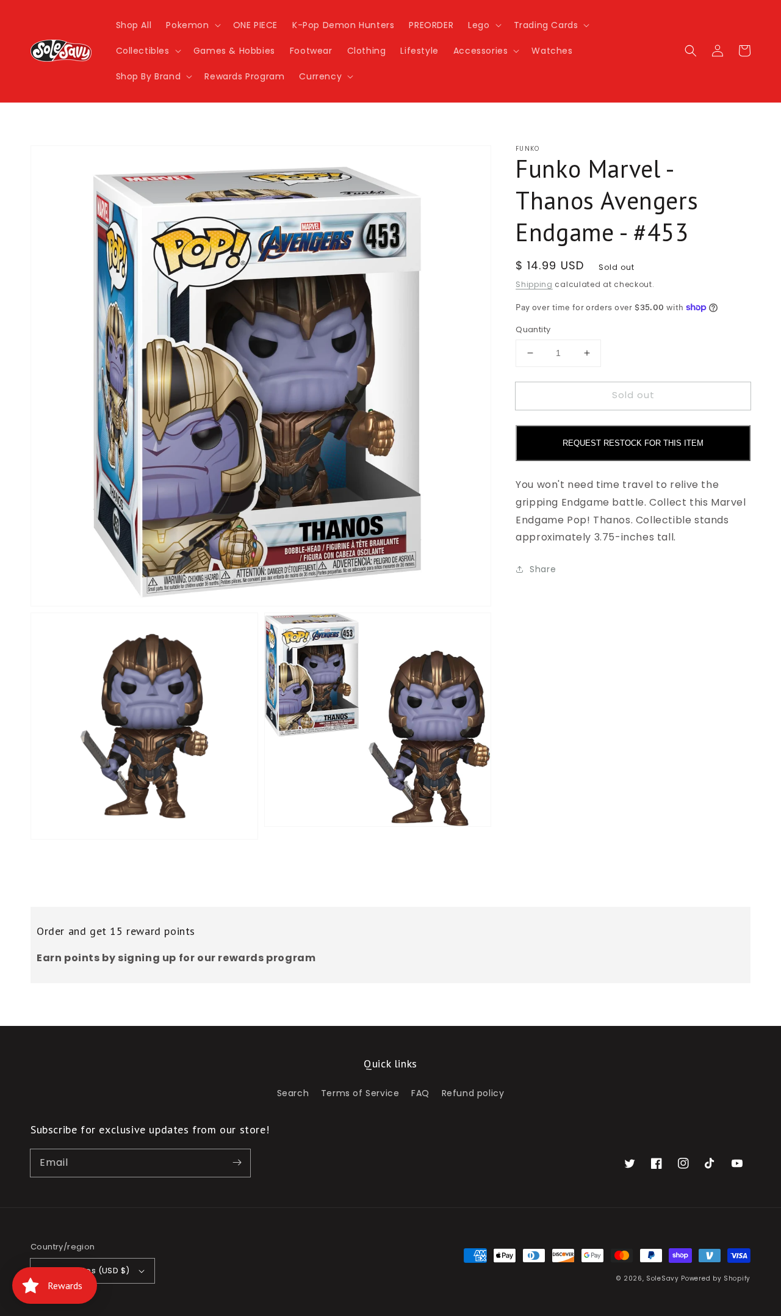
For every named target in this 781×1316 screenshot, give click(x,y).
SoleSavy (662, 1278)
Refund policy (473, 1093)
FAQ (420, 1093)
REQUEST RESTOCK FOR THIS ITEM (633, 443)
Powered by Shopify (715, 1278)
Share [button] (543, 569)
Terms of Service (360, 1093)
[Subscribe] (236, 1162)
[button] (192, 25)
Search (293, 1093)
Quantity (533, 329)
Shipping (534, 284)
